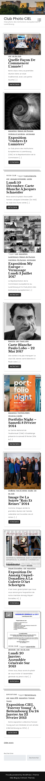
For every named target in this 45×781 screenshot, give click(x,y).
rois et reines (21, 491)
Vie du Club (21, 53)
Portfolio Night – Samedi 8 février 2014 (22, 423)
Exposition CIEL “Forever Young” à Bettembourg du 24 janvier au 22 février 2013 (22, 711)
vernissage (30, 134)
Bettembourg (30, 695)
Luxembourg (13, 257)
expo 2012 (14, 698)
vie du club (16, 56)
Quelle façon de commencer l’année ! (21, 63)
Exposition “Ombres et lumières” (17, 141)
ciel (9, 56)
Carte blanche (30, 176)
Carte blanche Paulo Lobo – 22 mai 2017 (21, 348)
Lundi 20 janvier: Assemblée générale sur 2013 (19, 659)
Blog (10, 53)
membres (12, 260)
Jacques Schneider (18, 179)
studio (30, 491)
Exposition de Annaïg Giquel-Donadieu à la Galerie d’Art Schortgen (21, 578)
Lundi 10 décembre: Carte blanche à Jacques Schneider (21, 187)
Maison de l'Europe (25, 131)
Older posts (9, 743)
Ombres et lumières (16, 134)
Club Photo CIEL (17, 18)
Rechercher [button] (39, 2)
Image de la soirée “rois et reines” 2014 (20, 500)
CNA (32, 410)
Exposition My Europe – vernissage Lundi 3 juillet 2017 (20, 270)
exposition (12, 131)
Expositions (13, 127)
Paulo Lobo (24, 341)
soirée (29, 179)
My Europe (21, 260)
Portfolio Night (24, 413)
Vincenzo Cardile (15, 416)
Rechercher (9, 753)
